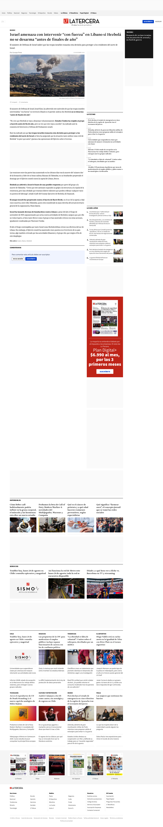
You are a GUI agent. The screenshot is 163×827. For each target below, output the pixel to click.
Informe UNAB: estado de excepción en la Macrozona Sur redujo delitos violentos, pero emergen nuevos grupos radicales (103, 152)
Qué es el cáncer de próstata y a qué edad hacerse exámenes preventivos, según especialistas (78, 510)
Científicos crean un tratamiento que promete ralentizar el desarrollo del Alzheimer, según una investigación (80, 670)
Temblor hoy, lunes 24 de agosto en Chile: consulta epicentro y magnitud (28, 572)
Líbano (23, 241)
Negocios (24, 13)
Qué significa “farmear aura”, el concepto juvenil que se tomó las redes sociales (108, 509)
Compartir (14, 102)
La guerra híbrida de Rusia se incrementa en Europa (98, 258)
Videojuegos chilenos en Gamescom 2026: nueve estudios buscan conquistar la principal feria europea (22, 738)
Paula (98, 693)
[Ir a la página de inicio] (81, 21)
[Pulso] (37, 776)
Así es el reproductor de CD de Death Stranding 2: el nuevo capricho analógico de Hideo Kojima (22, 700)
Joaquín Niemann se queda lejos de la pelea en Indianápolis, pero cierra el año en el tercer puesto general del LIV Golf (109, 671)
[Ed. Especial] (76, 776)
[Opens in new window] (56, 776)
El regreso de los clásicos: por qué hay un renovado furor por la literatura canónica (50, 738)
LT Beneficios (73, 13)
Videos (56, 13)
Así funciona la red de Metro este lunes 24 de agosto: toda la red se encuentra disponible (64, 573)
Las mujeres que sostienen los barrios (109, 697)
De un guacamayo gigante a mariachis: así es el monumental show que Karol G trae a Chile (50, 727)
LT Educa (93, 13)
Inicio (3, 13)
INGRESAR (158, 21)
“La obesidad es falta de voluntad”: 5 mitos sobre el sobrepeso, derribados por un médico (105, 160)
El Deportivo (42, 13)
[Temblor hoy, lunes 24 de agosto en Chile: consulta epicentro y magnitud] (28, 588)
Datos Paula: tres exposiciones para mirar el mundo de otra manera (108, 737)
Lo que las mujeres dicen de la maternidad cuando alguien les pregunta (107, 727)
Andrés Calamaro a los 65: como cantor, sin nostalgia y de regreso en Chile (51, 698)
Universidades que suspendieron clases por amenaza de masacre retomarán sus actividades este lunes (104, 142)
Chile (12, 634)
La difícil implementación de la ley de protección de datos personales (52, 681)
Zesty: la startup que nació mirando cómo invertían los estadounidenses (51, 669)
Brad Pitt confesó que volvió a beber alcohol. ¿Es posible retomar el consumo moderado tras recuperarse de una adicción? (81, 683)
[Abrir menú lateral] (3, 21)
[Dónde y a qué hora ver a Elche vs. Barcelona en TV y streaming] (105, 588)
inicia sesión (18, 259)
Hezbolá (29, 241)
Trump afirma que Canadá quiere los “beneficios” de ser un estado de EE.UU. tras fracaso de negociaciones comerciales (100, 232)
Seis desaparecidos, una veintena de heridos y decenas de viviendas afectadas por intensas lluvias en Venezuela (100, 222)
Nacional (16, 13)
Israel (19, 241)
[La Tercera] (18, 776)
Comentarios (24, 102)
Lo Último (64, 13)
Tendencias (72, 634)
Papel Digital (84, 13)
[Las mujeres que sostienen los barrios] (109, 713)
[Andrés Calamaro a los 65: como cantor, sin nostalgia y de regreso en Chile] (52, 713)
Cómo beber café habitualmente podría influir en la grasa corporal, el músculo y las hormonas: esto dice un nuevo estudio (23, 510)
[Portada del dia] (105, 335)
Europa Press (17, 52)
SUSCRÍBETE (105, 371)
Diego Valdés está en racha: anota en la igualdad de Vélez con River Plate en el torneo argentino (109, 641)
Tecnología (32, 13)
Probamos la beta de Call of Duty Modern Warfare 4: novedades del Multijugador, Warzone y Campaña (52, 510)
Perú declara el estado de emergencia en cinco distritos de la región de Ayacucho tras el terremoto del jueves (104, 122)
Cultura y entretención (48, 693)
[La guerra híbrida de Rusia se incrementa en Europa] (118, 259)
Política (9, 13)
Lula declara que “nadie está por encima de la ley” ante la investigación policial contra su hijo (100, 213)
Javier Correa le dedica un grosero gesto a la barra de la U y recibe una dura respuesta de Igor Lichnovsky (109, 682)
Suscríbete (32, 259)
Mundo (49, 13)
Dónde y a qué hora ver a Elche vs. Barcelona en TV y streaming (103, 572)
